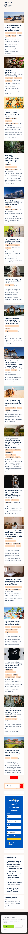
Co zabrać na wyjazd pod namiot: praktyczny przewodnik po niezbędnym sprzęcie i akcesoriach (13, 494)
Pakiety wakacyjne (16, 627)
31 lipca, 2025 (15, 410)
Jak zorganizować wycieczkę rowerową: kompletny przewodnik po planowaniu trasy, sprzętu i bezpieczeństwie (13, 443)
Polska (7, 758)
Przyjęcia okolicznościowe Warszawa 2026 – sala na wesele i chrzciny (13, 73)
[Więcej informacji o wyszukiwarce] (12, 844)
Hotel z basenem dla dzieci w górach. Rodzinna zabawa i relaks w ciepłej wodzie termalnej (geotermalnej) (14, 364)
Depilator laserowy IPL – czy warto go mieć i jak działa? (13, 281)
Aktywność (17, 449)
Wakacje (8, 118)
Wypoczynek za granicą (11, 123)
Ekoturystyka (9, 452)
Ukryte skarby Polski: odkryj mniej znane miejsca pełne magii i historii (12, 753)
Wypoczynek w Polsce (11, 169)
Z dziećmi (8, 247)
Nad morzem (9, 326)
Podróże (8, 35)
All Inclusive (10, 836)
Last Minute (17, 836)
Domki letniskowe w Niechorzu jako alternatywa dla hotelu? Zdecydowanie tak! (13, 321)
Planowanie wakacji (10, 407)
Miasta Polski (9, 78)
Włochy (14, 719)
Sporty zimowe (9, 457)
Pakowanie (8, 543)
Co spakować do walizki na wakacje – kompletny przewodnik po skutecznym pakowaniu (13, 533)
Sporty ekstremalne (11, 454)
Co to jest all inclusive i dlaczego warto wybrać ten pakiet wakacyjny (13, 622)
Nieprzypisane (9, 285)
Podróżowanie (18, 78)
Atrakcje (8, 164)
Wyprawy (8, 502)
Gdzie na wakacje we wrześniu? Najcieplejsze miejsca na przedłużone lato (13, 402)
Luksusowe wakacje (11, 541)
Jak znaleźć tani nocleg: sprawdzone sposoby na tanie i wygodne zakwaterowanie (13, 582)
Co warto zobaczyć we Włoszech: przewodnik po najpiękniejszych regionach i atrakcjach (13, 711)
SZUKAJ (14, 839)
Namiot (8, 500)
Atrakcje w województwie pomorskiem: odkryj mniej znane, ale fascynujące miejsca (12, 158)
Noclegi (19, 33)
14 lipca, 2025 (10, 459)
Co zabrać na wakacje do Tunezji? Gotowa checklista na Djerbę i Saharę (13, 113)
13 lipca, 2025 (16, 502)
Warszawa (8, 80)
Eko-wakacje (9, 538)
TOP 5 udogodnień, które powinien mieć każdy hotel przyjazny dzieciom (13, 241)
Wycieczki (8, 121)
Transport (17, 457)
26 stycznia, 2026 (17, 80)
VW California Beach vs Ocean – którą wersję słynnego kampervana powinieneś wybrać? (13, 28)
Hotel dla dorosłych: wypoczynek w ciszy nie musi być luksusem (13, 202)
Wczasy (14, 118)
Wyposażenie (15, 500)
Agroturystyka (9, 245)
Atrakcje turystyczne (11, 167)
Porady (14, 35)
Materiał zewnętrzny (11, 33)
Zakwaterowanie (16, 589)
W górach (8, 207)
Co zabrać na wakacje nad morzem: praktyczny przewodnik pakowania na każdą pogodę (13, 664)
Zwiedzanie (14, 758)
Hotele (8, 370)
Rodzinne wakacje (10, 546)
